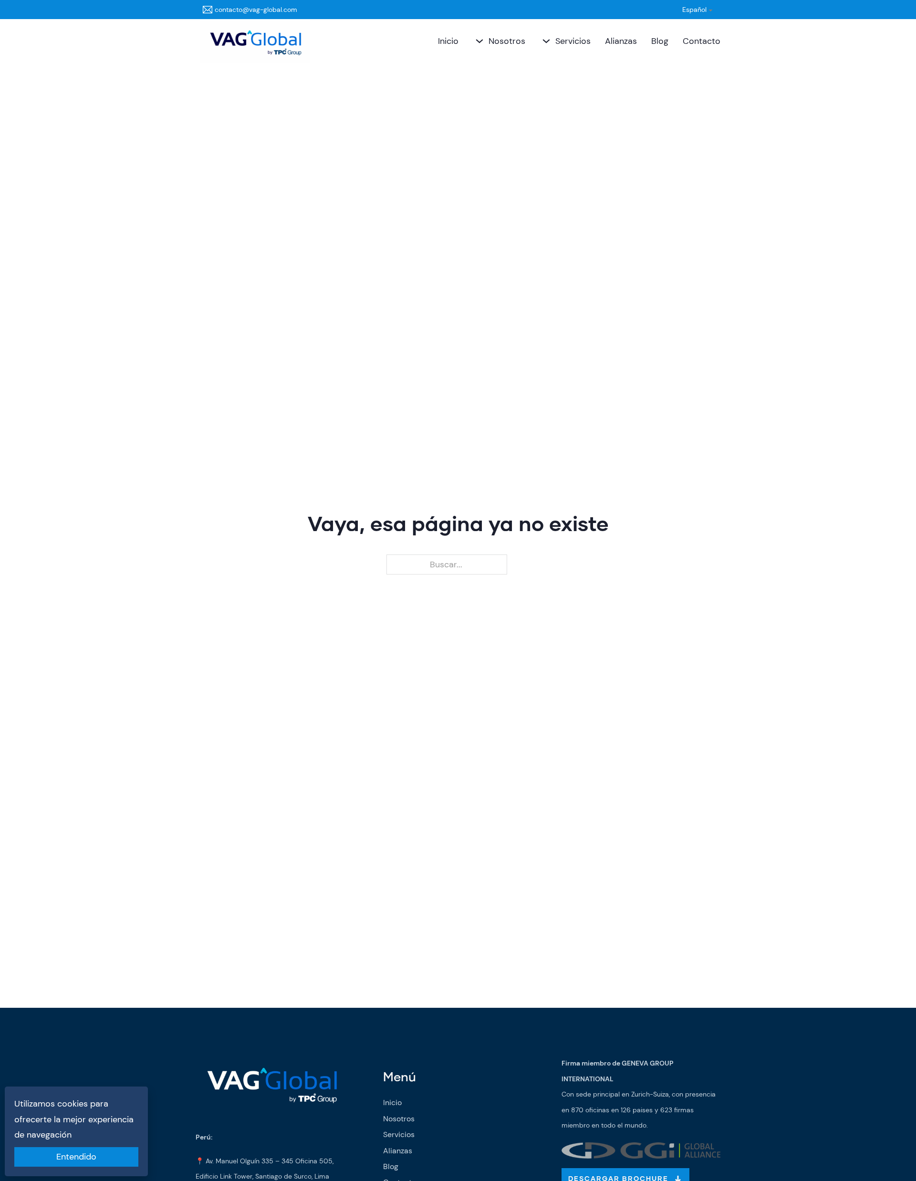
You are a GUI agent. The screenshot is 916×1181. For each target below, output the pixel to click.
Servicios (573, 41)
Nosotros (507, 41)
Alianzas (621, 41)
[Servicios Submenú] (545, 41)
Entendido (76, 1156)
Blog (659, 41)
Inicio (448, 41)
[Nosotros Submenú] (478, 41)
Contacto (701, 41)
